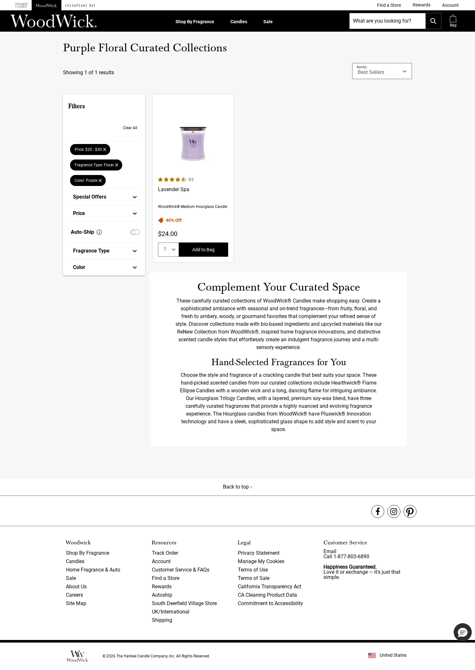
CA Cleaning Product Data (267, 595)
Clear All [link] (130, 128)
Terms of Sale (253, 578)
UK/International (170, 612)
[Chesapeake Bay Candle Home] (80, 5)
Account (161, 561)
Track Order (165, 553)
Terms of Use (253, 570)
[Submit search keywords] (433, 21)
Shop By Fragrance (194, 21)
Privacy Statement (259, 553)
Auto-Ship (82, 232)
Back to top (236, 487)
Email (329, 551)
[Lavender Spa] (193, 178)
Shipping (162, 620)
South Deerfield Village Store (184, 603)
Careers (74, 595)
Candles (238, 21)
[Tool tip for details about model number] (99, 232)
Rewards (162, 586)
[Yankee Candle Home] (21, 5)
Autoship (162, 595)
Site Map (76, 603)
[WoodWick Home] (46, 5)
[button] (450, 5)
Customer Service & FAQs (180, 570)
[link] (389, 5)
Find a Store (165, 578)
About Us (76, 586)
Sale (268, 21)
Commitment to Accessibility (270, 603)
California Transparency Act (269, 586)
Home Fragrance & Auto (93, 570)
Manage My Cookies (261, 561)
